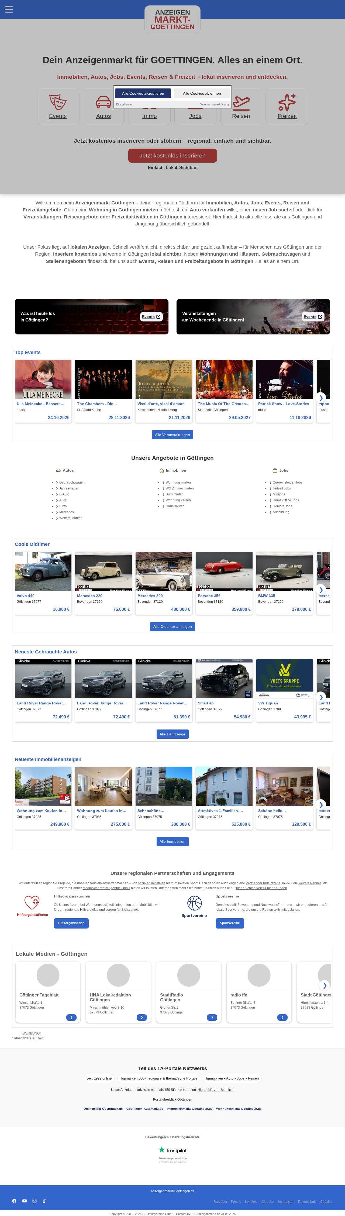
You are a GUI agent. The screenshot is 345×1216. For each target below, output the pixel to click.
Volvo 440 (25, 596)
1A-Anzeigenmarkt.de (172, 1158)
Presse (236, 1202)
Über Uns (267, 1202)
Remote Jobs (282, 506)
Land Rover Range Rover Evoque (160, 703)
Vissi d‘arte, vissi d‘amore (161, 404)
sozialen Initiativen (151, 883)
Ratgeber (220, 1202)
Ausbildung (281, 512)
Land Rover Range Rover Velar (40, 703)
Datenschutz (307, 1202)
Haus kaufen (175, 506)
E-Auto (64, 494)
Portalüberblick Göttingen (172, 1099)
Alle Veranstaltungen (172, 435)
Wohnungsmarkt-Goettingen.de (238, 1108)
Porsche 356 (209, 596)
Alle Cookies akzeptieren (143, 93)
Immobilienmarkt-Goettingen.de (189, 1108)
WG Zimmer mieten (180, 488)
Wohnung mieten (178, 482)
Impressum (286, 1202)
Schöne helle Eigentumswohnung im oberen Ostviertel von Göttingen (279, 811)
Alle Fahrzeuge (172, 734)
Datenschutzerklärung (214, 104)
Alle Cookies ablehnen (202, 93)
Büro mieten (175, 494)
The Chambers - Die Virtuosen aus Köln (95, 404)
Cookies (326, 1202)
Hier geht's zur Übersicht (215, 1090)
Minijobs (279, 494)
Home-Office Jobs (286, 500)
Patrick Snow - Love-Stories (283, 404)
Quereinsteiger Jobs (287, 482)
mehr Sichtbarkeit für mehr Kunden (261, 888)
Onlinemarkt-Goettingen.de (103, 1108)
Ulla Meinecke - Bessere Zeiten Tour (39, 404)
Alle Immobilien (172, 841)
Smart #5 (206, 703)
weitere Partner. (310, 883)
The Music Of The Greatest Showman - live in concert (222, 404)
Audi (62, 500)
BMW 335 (266, 596)
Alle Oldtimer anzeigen (172, 626)
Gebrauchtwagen (72, 482)
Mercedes (66, 512)
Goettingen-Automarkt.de (144, 1108)
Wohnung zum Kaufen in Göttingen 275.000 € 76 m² (101, 811)
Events (148, 316)
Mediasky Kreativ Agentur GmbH (106, 888)
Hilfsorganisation (71, 923)
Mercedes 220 (89, 596)
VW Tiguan (268, 703)
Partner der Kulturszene (263, 883)
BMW (63, 506)
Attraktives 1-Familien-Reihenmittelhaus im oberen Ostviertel (224, 811)
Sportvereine (230, 923)
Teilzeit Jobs (282, 488)
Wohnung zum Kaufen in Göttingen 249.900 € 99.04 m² (40, 811)
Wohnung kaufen (178, 500)
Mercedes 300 (150, 596)
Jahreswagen (69, 488)
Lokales (251, 1202)
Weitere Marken (70, 518)
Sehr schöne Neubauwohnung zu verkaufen (156, 811)
